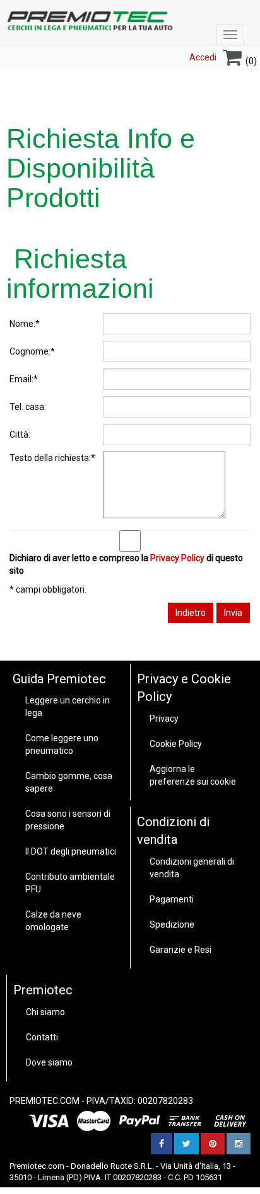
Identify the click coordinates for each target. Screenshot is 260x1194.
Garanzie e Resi (180, 950)
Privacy (164, 719)
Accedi (202, 57)
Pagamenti (172, 899)
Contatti (42, 1037)
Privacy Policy (177, 558)
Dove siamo (49, 1062)
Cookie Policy (176, 744)
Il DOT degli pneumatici (70, 851)
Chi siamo (45, 1012)
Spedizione (172, 924)
